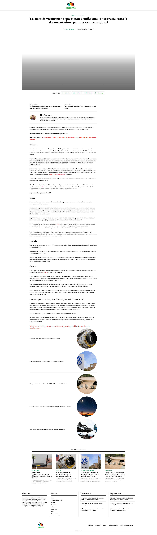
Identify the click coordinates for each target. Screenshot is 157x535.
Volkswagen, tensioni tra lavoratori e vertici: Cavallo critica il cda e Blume (47, 361)
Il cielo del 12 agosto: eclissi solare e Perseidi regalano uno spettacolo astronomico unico (50, 406)
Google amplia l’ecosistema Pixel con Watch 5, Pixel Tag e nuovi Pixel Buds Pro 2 (48, 384)
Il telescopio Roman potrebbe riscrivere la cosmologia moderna (45, 338)
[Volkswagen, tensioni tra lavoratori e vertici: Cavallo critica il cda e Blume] (87, 361)
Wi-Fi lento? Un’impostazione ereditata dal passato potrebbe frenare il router (60, 326)
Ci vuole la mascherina (44, 187)
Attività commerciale (87, 470)
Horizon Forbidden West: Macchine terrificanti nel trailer (80, 107)
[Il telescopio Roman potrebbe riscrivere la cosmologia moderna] (87, 338)
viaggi (37, 278)
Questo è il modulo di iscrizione (57, 174)
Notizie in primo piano (78, 16)
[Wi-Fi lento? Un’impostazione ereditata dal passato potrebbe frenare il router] (42, 461)
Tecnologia (35, 470)
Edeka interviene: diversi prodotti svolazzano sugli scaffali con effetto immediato (45, 107)
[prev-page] (31, 327)
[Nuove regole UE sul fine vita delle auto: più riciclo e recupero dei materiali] (87, 429)
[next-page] (33, 327)
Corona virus (45, 272)
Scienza (58, 470)
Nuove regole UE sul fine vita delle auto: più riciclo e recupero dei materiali (47, 429)
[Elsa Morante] (34, 117)
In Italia (57, 224)
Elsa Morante (70, 29)
